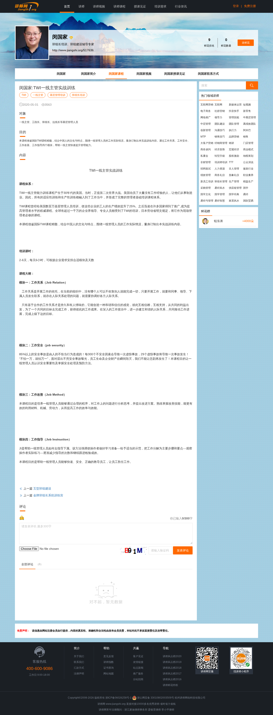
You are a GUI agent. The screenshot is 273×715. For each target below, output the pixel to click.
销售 (245, 136)
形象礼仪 (234, 175)
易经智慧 (220, 200)
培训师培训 (221, 162)
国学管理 (220, 194)
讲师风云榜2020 (172, 656)
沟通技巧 (220, 130)
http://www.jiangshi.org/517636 (73, 50)
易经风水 (220, 187)
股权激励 (234, 155)
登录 (236, 6)
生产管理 (234, 181)
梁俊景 (152, 709)
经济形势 (220, 149)
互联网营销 (206, 104)
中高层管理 (249, 117)
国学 (245, 187)
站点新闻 (138, 667)
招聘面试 (205, 168)
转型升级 (220, 155)
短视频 (247, 104)
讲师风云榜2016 (172, 679)
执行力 (233, 130)
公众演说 (248, 162)
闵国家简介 (88, 73)
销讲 (231, 143)
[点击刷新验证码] (134, 550)
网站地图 (108, 673)
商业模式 (248, 149)
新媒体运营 (235, 104)
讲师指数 (108, 662)
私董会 (204, 155)
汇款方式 (79, 667)
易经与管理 (206, 200)
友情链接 (138, 662)
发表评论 (183, 550)
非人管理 (234, 168)
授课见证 (140, 6)
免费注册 (250, 6)
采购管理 (205, 187)
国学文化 (205, 194)
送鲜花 (246, 42)
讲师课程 (119, 6)
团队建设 (220, 123)
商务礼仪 (220, 175)
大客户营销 (206, 143)
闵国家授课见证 (174, 73)
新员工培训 (206, 181)
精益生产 (248, 181)
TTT (231, 162)
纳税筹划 (248, 155)
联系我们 (79, 662)
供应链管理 (235, 187)
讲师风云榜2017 (172, 673)
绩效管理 (205, 175)
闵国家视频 (143, 73)
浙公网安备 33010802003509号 (155, 697)
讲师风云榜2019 (172, 662)
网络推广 (205, 117)
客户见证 (138, 656)
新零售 (247, 111)
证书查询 (108, 667)
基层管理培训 (57, 95)
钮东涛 (218, 221)
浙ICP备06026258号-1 (118, 697)
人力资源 (220, 168)
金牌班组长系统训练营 (48, 495)
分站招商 (138, 679)
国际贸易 (248, 200)
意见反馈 (108, 656)
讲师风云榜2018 (172, 667)
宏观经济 (234, 149)
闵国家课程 (116, 73)
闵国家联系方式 (208, 73)
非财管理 (205, 162)
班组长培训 (78, 95)
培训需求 (160, 6)
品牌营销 (234, 136)
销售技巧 (220, 136)
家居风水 (234, 200)
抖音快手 (234, 111)
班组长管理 (221, 181)
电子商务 (205, 111)
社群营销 (220, 111)
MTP (203, 136)
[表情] (21, 517)
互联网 (218, 104)
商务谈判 (205, 149)
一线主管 (38, 95)
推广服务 (138, 673)
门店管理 (248, 143)
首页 (67, 6)
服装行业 (248, 168)
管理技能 (234, 117)
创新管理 (205, 130)
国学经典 (234, 194)
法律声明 (79, 673)
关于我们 (79, 656)
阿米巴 (247, 130)
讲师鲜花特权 (170, 685)
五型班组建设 (42, 488)
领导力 (218, 117)
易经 (245, 194)
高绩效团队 (249, 123)
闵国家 (61, 73)
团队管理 (234, 123)
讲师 (81, 6)
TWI (24, 95)
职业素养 (248, 175)
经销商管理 (221, 143)
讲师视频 (99, 6)
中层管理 (205, 123)
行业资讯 (181, 6)
